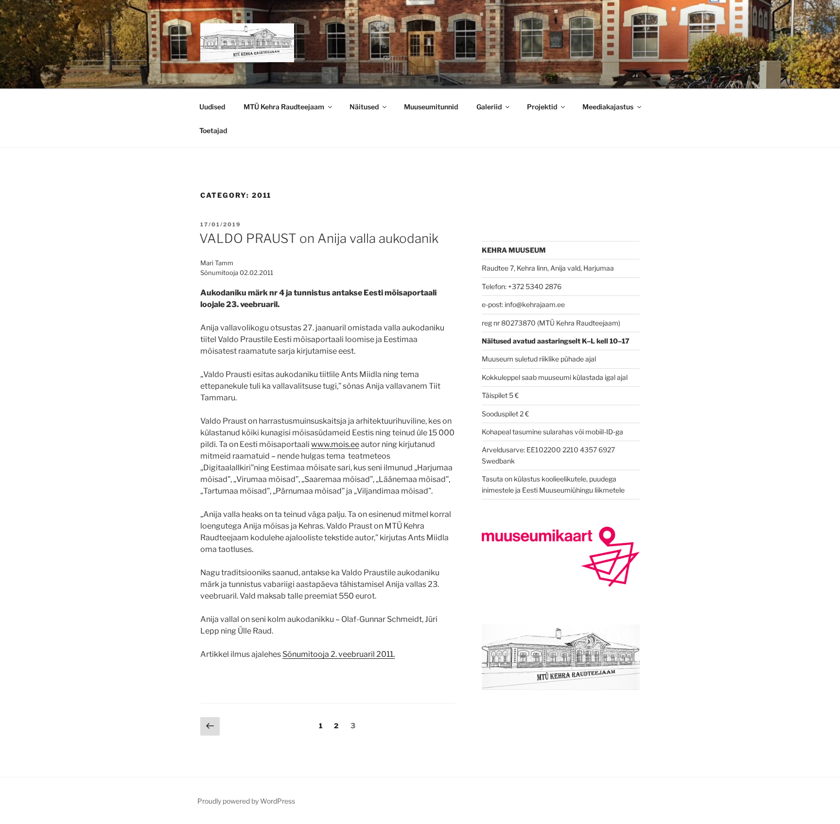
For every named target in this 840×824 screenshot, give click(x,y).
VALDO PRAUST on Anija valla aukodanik (318, 238)
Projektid (542, 107)
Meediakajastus (607, 107)
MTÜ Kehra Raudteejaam (284, 107)
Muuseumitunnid (431, 107)
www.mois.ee (335, 444)
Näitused (364, 107)
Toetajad (213, 130)
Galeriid (489, 107)
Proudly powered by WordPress (246, 801)
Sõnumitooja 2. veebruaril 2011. (338, 654)
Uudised (212, 107)
